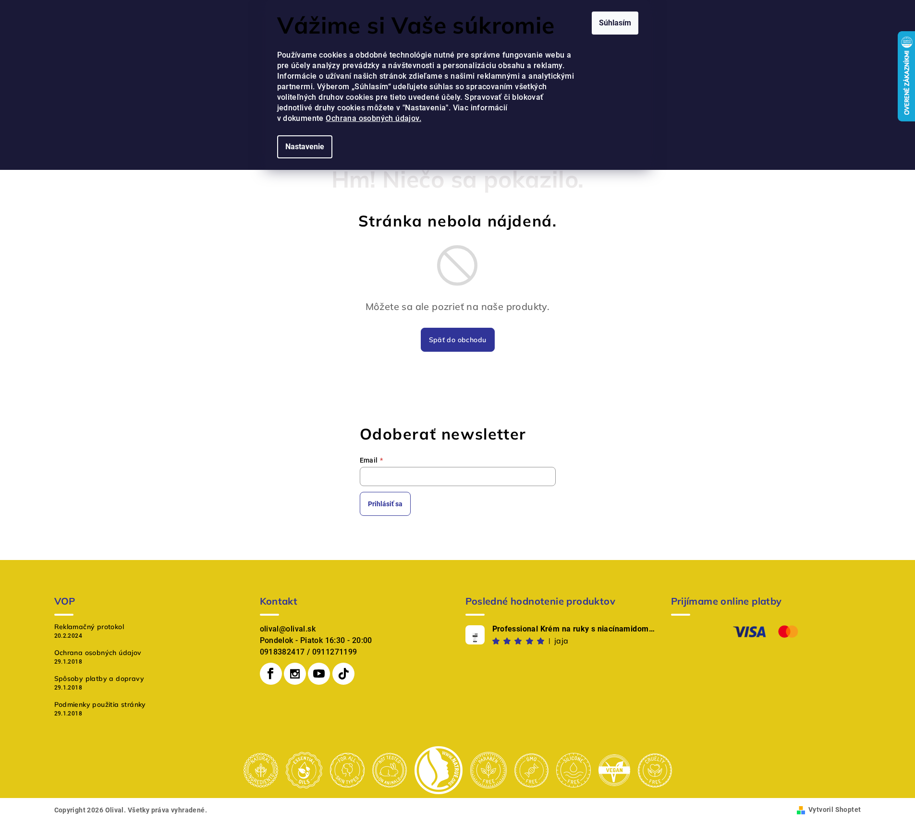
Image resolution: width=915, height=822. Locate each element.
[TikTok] (343, 674)
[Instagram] (295, 674)
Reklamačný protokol (89, 626)
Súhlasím (615, 22)
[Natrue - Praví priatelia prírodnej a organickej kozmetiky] (439, 769)
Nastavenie (304, 146)
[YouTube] (319, 674)
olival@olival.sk (288, 628)
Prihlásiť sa (385, 504)
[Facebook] (271, 674)
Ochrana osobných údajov (98, 652)
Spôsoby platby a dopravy (99, 678)
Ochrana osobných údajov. (373, 118)
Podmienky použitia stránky (100, 704)
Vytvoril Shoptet (834, 809)
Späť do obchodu (458, 339)
